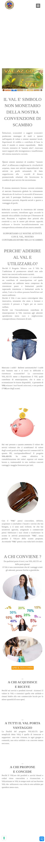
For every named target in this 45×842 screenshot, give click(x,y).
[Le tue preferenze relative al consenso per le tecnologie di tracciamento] (4, 838)
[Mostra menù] (38, 6)
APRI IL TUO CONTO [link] (22, 668)
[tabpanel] (23, 112)
